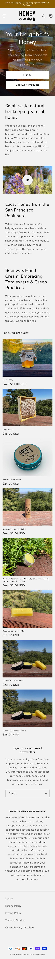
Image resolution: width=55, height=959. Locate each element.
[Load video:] (27, 180)
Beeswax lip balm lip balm (14, 529)
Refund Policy (13, 905)
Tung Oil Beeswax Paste (13, 681)
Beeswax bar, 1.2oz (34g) (14, 631)
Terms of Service (14, 920)
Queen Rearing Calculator (20, 927)
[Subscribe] (46, 793)
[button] (4, 16)
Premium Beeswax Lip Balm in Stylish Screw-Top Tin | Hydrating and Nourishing (26, 580)
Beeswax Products (28, 85)
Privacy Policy (13, 913)
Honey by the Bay (23, 954)
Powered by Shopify (37, 954)
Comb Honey (8, 429)
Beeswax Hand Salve (12, 479)
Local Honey (8, 380)
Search (9, 898)
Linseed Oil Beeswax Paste (14, 730)
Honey (27, 75)
